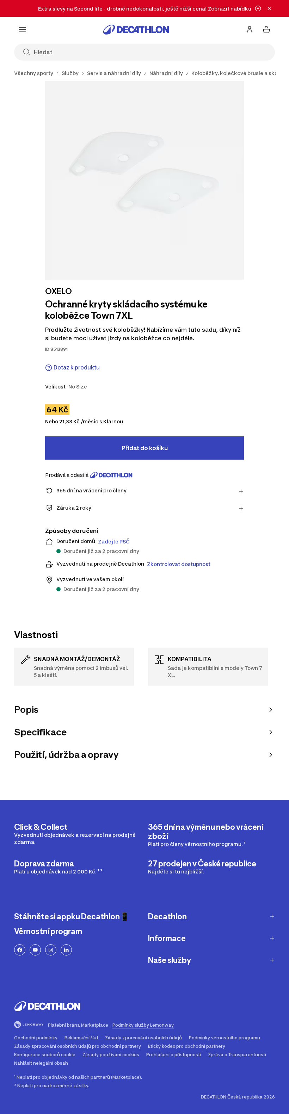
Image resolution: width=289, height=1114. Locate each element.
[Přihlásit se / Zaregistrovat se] (249, 29)
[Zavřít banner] (269, 8)
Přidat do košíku (145, 448)
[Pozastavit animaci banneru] (258, 8)
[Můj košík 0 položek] (266, 29)
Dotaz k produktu (77, 367)
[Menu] (22, 29)
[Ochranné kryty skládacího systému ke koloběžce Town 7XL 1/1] (144, 180)
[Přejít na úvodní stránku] (136, 30)
